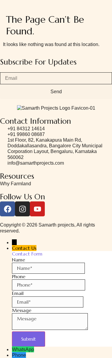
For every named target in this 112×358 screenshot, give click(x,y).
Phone (19, 355)
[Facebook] (7, 208)
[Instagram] (22, 208)
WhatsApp (23, 349)
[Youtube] (37, 208)
